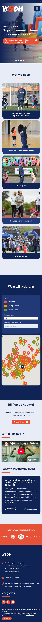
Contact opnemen (12, 578)
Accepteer (7, 618)
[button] (34, 366)
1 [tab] (16, 60)
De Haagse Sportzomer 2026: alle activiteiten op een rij (17, 41)
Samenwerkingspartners (21, 529)
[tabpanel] (21, 33)
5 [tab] (26, 60)
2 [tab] (19, 60)
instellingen (30, 615)
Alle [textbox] (6, 318)
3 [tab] (21, 60)
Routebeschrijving (12, 572)
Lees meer (10, 508)
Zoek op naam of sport (12, 323)
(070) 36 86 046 (25, 586)
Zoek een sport (9, 315)
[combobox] (21, 318)
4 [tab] (23, 60)
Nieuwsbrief (19, 422)
